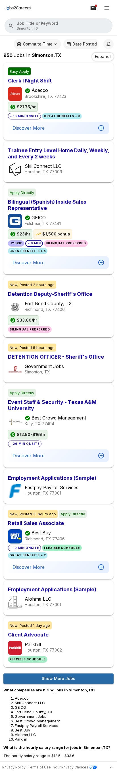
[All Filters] (108, 44)
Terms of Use (39, 767)
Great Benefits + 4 (27, 251)
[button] (58, 25)
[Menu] (106, 8)
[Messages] (93, 8)
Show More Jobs (58, 678)
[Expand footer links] (111, 767)
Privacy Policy (14, 767)
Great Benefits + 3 (62, 116)
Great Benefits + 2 (27, 555)
